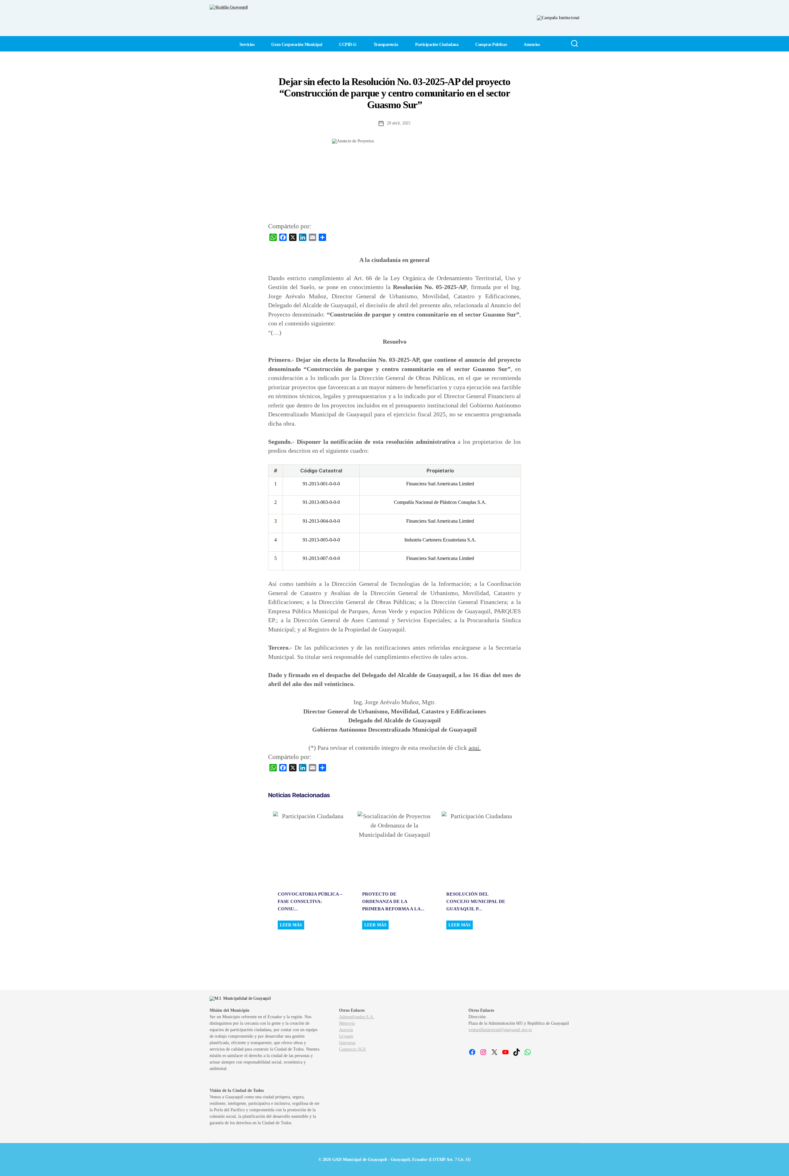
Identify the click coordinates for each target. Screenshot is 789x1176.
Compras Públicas (491, 44)
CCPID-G (348, 44)
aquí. (474, 747)
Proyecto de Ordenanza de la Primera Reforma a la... (393, 901)
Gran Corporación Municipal (296, 44)
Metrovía (347, 1023)
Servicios (247, 44)
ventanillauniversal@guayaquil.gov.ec (500, 1029)
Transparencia (386, 44)
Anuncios (532, 44)
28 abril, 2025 (399, 123)
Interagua (347, 1042)
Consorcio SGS (352, 1049)
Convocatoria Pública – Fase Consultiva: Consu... (310, 901)
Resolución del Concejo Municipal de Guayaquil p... (475, 901)
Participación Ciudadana (437, 44)
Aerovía (346, 1029)
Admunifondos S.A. (356, 1017)
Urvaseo (346, 1036)
